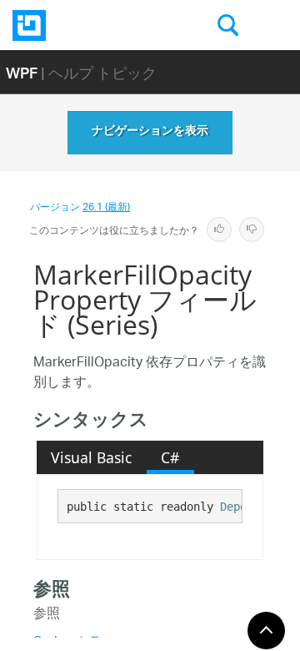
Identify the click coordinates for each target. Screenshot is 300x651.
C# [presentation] (170, 457)
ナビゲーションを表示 (150, 132)
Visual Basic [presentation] (91, 457)
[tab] (92, 457)
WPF (22, 72)
